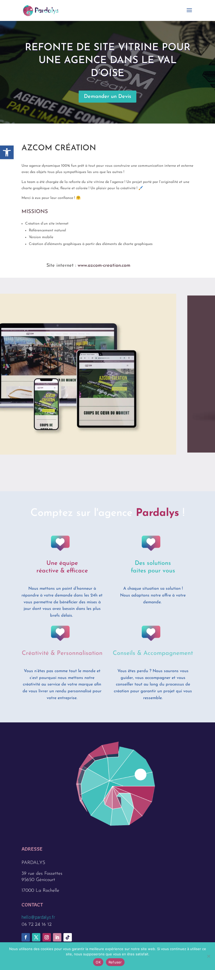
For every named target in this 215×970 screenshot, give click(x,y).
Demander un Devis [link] (107, 96)
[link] (7, 152)
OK (98, 962)
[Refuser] (208, 956)
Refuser (115, 962)
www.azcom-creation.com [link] (104, 265)
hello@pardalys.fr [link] (38, 917)
